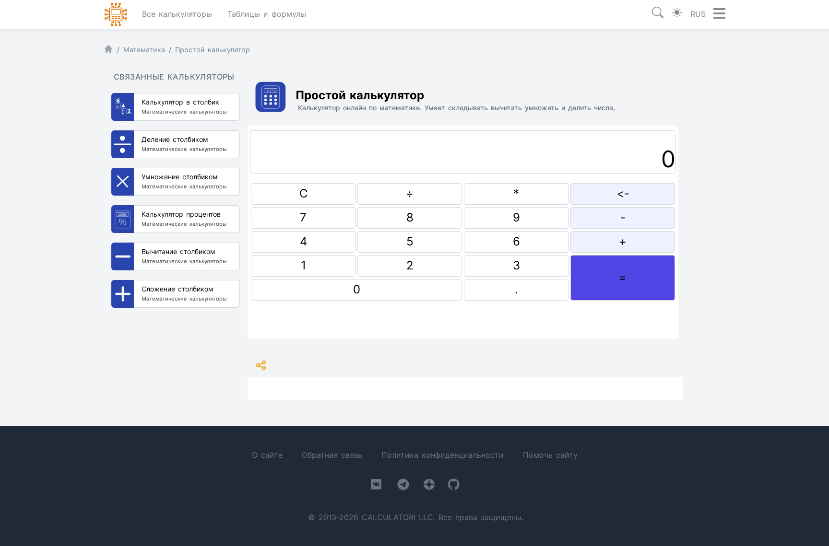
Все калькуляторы (177, 14)
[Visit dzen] (429, 486)
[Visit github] (454, 486)
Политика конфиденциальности (442, 455)
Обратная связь (332, 455)
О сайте (267, 455)
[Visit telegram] (403, 486)
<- (622, 193)
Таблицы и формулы (266, 14)
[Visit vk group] (376, 486)
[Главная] (108, 51)
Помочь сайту (550, 455)
